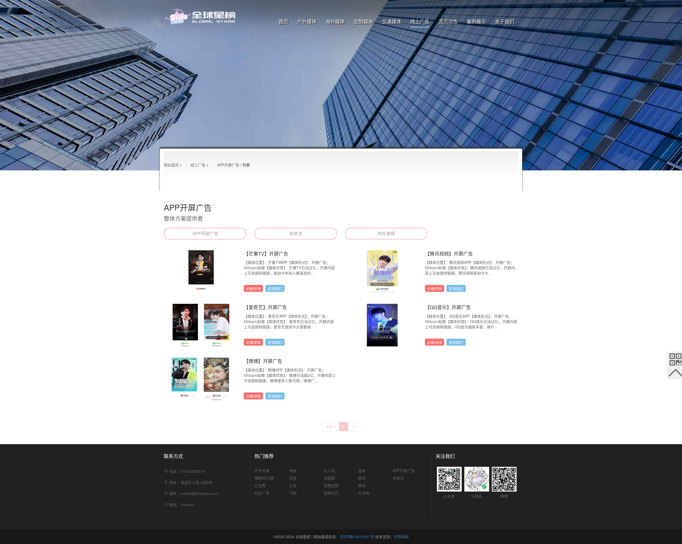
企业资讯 (448, 29)
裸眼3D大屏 (307, 39)
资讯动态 (448, 21)
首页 (283, 21)
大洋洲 (335, 57)
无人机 (363, 29)
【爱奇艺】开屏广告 (265, 307)
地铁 (391, 29)
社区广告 (306, 57)
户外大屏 (306, 29)
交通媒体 (391, 21)
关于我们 (504, 21)
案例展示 (476, 21)
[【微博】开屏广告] (201, 378)
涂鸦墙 (363, 39)
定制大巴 (363, 57)
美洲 (335, 48)
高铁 (391, 39)
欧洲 (335, 39)
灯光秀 (306, 48)
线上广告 (419, 21)
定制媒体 (363, 21)
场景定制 (363, 48)
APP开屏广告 (420, 29)
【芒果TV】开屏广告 (266, 253)
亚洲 (335, 29)
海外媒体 (335, 21)
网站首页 (171, 164)
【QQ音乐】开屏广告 (448, 307)
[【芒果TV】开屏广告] (201, 270)
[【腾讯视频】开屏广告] (382, 270)
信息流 (419, 39)
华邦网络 (401, 536)
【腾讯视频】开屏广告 (449, 253)
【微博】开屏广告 (263, 361)
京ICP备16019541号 (357, 536)
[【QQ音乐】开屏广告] (382, 324)
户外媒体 (306, 21)
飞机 (391, 57)
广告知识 (448, 39)
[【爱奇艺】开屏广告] (201, 324)
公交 (391, 48)
